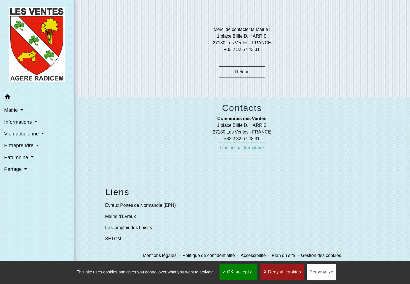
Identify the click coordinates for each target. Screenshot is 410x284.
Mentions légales (160, 255)
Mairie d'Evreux (120, 216)
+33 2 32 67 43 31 (242, 138)
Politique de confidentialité (208, 255)
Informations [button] (18, 122)
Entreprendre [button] (19, 145)
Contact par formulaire (242, 147)
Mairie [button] (11, 110)
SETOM (113, 238)
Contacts (242, 108)
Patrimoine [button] (17, 157)
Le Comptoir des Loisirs (128, 227)
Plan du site (283, 255)
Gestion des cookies (321, 255)
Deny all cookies (284, 272)
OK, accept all (240, 272)
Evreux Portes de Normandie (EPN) (140, 205)
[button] (37, 97)
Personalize (321, 272)
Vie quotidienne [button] (22, 134)
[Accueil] (37, 45)
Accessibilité (253, 255)
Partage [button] (13, 169)
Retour (242, 71)
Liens (117, 192)
